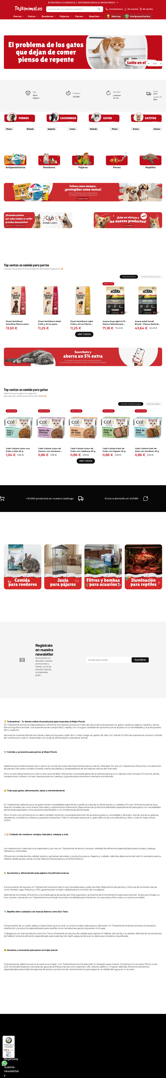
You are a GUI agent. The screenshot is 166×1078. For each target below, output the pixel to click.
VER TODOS (84, 334)
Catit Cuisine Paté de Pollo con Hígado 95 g (114, 449)
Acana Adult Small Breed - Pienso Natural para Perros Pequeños (146, 322)
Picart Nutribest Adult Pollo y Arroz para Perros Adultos (49, 322)
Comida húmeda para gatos (131, 404)
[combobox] (74, 9)
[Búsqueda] (99, 9)
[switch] (8, 1055)
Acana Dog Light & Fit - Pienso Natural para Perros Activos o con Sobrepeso (114, 322)
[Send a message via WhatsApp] (4, 1063)
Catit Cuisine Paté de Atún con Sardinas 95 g (147, 449)
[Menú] (13, 1037)
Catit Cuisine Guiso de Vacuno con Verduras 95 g (50, 450)
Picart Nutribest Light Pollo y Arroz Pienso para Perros (81, 322)
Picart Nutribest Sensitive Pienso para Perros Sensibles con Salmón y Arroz (17, 322)
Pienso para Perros (129, 277)
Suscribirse (140, 660)
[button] (148, 63)
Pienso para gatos (153, 404)
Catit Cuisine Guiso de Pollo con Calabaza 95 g (82, 449)
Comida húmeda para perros (151, 277)
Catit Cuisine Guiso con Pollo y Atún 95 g (18, 449)
